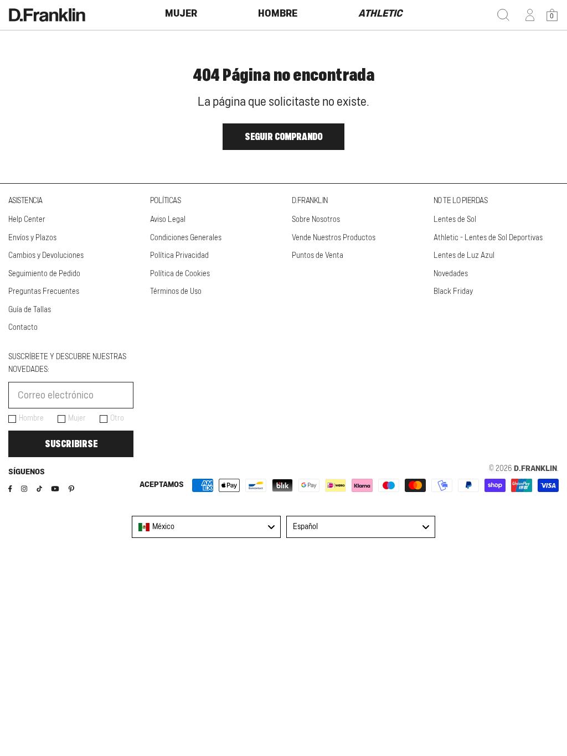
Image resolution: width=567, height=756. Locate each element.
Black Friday (453, 292)
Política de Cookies (180, 274)
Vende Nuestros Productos (333, 238)
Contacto (23, 328)
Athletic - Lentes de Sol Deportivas (488, 238)
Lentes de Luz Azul (464, 256)
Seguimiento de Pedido (44, 274)
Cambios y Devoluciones (46, 256)
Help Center (26, 220)
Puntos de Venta (317, 256)
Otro (117, 418)
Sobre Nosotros (316, 220)
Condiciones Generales (185, 238)
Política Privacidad (179, 256)
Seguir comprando (283, 137)
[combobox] (206, 527)
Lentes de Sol (455, 220)
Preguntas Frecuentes (43, 292)
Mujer (77, 418)
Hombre (31, 418)
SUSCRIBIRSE (71, 444)
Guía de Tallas (29, 310)
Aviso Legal (167, 220)
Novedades (451, 274)
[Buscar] (503, 15)
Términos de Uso (176, 292)
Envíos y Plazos (32, 238)
